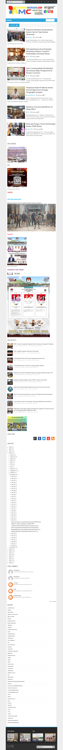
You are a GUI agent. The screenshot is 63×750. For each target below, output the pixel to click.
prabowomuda (17, 595)
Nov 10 (13, 494)
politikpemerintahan (13, 692)
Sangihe (10, 705)
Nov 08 (14, 490)
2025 (10, 561)
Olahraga (10, 668)
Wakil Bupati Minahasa (13, 722)
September (13, 470)
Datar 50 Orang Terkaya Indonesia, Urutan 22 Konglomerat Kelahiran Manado (33, 394)
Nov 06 (14, 486)
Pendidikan (10, 677)
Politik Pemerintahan (13, 690)
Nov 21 (13, 516)
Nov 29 (14, 543)
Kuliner (10, 646)
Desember (13, 547)
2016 (10, 449)
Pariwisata (10, 670)
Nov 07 (14, 488)
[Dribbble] (52, 1)
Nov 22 (13, 518)
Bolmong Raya (11, 621)
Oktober (12, 472)
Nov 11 (13, 496)
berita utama (11, 616)
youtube (49, 439)
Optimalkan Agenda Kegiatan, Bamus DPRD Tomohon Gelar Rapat (30, 380)
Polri (9, 694)
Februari (12, 457)
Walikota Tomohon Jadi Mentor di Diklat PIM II (22, 523)
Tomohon (10, 718)
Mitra (9, 662)
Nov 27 (13, 539)
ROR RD (10, 703)
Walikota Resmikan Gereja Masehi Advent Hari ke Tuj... (24, 531)
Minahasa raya (11, 655)
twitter (44, 439)
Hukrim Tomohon (12, 629)
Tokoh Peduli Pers (12, 716)
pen (8, 675)
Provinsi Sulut (11, 698)
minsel (9, 657)
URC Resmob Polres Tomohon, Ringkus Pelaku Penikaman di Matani (24, 203)
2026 (10, 562)
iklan (9, 631)
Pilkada (9, 683)
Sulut (9, 709)
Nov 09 (14, 492)
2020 (10, 551)
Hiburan (10, 625)
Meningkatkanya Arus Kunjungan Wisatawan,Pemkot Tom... (26, 529)
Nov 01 (13, 476)
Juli (11, 466)
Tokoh (9, 714)
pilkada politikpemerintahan (15, 685)
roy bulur (16, 583)
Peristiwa (10, 679)
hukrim (9, 627)
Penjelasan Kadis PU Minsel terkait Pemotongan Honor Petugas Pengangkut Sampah (39, 89)
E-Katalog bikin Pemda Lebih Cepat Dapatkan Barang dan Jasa (29, 358)
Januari (12, 455)
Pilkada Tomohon (12, 688)
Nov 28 (13, 541)
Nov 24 (13, 533)
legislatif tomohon (13, 651)
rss (53, 439)
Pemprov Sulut (11, 672)
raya (9, 701)
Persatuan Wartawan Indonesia (16, 681)
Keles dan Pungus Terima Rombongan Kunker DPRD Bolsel (26, 522)
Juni (11, 464)
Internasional (11, 634)
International (11, 636)
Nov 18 (13, 510)
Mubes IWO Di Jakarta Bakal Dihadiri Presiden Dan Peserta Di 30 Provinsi (32, 387)
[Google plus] (45, 1)
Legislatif (10, 649)
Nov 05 (14, 484)
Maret (12, 459)
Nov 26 (14, 537)
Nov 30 (13, 545)
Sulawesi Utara (12, 707)
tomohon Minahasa (13, 720)
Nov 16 (13, 506)
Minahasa (10, 653)
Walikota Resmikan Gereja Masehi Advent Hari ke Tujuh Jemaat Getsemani (39, 32)
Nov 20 (14, 514)
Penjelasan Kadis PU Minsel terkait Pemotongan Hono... (25, 525)
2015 (10, 447)
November (13, 474)
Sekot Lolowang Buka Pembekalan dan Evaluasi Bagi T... (25, 527)
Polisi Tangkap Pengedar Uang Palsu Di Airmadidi (26, 351)
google (35, 439)
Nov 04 (14, 482)
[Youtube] (48, 1)
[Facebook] (38, 1)
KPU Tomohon (11, 644)
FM (13, 747)
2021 (10, 553)
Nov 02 (14, 478)
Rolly (15, 589)
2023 (10, 557)
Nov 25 (14, 535)
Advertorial (11, 608)
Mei (11, 462)
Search (56, 20)
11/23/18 (13, 25)
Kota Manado (11, 640)
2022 (10, 555)
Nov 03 (13, 480)
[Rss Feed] (55, 1)
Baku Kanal (10, 612)
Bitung (9, 618)
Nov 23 (13, 520)
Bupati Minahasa (12, 623)
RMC (12, 745)
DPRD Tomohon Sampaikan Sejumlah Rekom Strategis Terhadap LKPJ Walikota (33, 344)
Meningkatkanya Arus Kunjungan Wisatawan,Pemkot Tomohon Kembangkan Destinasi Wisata (39, 51)
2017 (10, 451)
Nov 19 (13, 512)
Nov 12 (13, 498)
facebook (40, 439)
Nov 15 (13, 504)
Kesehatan (10, 638)
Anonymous (17, 570)
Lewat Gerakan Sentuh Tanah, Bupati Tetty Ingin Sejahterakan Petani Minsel (33, 401)
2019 (10, 549)
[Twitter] (42, 1)
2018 (10, 453)
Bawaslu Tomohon (13, 614)
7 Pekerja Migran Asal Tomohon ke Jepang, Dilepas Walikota (29, 365)
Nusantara (10, 666)
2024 (10, 559)
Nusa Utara (11, 664)
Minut (9, 659)
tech (9, 711)
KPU (8, 642)
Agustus (12, 468)
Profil (9, 696)
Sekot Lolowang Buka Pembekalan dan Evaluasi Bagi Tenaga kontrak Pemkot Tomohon (39, 70)
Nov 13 (13, 500)
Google (54, 601)
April (11, 460)
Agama (9, 610)
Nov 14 (13, 502)
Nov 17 (13, 508)
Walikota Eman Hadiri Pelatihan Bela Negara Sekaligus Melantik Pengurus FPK (33, 372)
